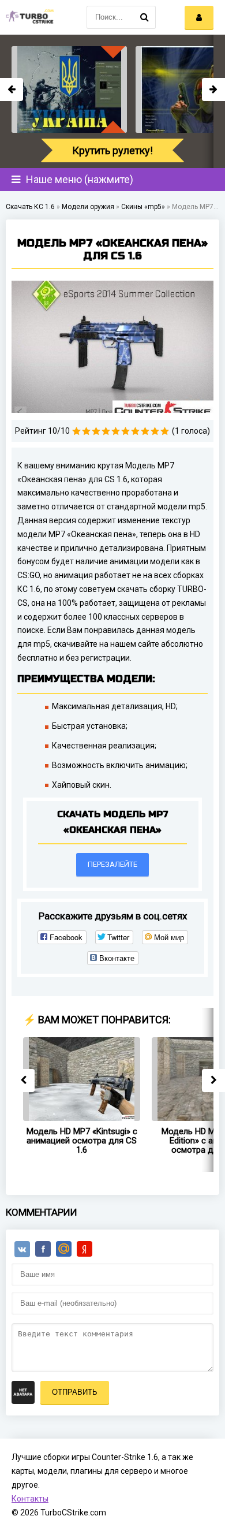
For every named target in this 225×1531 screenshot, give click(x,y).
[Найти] (144, 17)
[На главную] (29, 17)
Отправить (74, 1392)
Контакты (30, 1498)
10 (165, 431)
